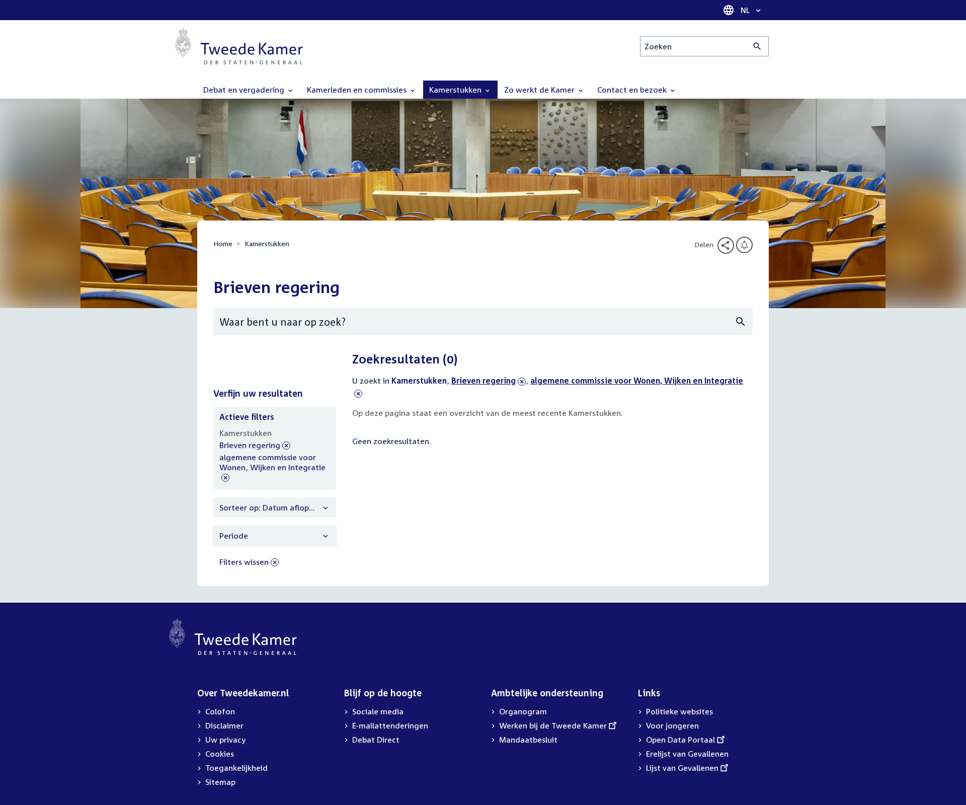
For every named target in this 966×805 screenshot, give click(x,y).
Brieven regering (483, 381)
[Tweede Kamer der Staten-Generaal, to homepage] (239, 46)
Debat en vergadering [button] (244, 90)
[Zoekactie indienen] (757, 46)
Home (222, 243)
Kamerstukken (267, 243)
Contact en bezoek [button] (633, 90)
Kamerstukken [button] (456, 90)
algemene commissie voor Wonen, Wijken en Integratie (272, 467)
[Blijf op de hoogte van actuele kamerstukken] (744, 245)
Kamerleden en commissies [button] (358, 90)
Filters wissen (244, 562)
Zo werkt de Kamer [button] (540, 90)
